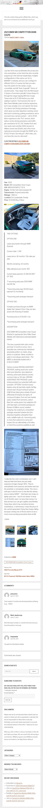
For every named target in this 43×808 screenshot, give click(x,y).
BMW (14, 557)
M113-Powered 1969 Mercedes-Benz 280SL (19, 576)
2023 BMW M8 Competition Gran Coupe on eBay (17, 142)
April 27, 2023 (14, 37)
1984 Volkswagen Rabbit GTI (25, 786)
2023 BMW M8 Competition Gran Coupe (19, 562)
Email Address (9, 693)
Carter (22, 37)
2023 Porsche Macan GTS (13, 570)
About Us (19, 783)
